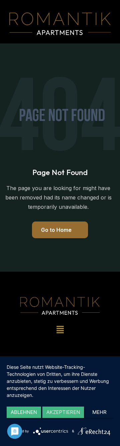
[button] (60, 329)
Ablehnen (24, 412)
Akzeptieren (63, 412)
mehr (99, 412)
